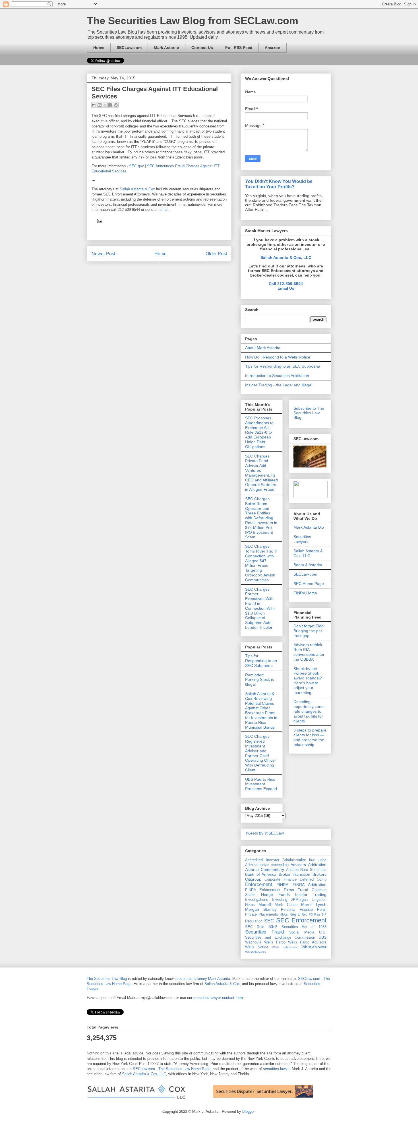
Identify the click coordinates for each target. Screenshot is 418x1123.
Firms (289, 889)
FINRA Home (305, 593)
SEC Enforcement (301, 920)
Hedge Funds (275, 894)
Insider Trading (310, 894)
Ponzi (321, 910)
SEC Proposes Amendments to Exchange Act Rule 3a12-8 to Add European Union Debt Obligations (259, 432)
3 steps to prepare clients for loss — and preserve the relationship (309, 737)
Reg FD (307, 914)
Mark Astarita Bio (308, 527)
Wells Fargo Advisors (307, 942)
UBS (322, 937)
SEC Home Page (308, 583)
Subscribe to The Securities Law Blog (308, 413)
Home (98, 47)
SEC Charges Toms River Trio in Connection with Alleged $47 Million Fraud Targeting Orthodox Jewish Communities (261, 563)
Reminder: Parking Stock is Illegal (259, 680)
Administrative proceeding (267, 865)
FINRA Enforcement (262, 890)
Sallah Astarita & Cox (138, 189)
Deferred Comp (313, 879)
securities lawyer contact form (218, 998)
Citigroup (253, 879)
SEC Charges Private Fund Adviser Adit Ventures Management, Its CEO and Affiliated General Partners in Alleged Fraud (261, 473)
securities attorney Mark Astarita (203, 978)
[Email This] (94, 105)
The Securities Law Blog (107, 978)
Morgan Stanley (261, 909)
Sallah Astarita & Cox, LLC (285, 257)
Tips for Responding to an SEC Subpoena (282, 366)
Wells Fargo (274, 942)
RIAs (284, 914)
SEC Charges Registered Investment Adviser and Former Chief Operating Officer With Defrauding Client (260, 753)
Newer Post (103, 253)
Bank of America (260, 874)
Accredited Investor (262, 860)
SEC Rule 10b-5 (261, 927)
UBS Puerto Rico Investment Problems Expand (261, 784)
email (164, 209)
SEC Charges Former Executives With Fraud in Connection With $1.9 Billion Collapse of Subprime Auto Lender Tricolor (260, 608)
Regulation (253, 921)
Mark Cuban (286, 905)
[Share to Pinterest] (116, 105)
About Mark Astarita (262, 347)
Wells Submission (285, 947)
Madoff (264, 904)
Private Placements (261, 914)
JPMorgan (299, 900)
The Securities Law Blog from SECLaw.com (192, 20)
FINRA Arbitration (309, 884)
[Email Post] (98, 221)
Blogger (248, 1111)
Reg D (294, 914)
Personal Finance (297, 910)
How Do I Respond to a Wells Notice (277, 357)
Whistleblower (313, 947)
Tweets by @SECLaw (264, 833)
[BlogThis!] (99, 105)
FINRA (282, 884)
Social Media (301, 932)
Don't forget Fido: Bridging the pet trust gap (309, 631)
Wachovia (253, 942)
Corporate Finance (280, 879)
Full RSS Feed (239, 47)
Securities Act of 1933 (304, 927)
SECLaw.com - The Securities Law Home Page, (172, 1069)
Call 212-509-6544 (286, 283)
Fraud (302, 889)
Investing (279, 900)
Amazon (272, 47)
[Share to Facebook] (110, 105)
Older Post (216, 253)
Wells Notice (256, 947)
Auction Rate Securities (306, 870)
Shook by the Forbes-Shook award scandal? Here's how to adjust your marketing (307, 680)
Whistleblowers (255, 952)
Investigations (256, 900)
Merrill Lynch (313, 904)
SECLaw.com (129, 47)
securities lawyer (276, 1069)
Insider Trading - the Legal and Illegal (278, 385)
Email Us (286, 288)
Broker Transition (295, 874)
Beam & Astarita (307, 564)
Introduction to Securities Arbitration (277, 375)
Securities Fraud (264, 932)
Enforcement (258, 884)
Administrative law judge (304, 860)
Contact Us (202, 47)
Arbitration (317, 864)
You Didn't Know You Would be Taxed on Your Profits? (279, 184)
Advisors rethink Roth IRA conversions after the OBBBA (308, 651)
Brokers (319, 874)
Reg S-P (320, 914)
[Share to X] (105, 105)
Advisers (298, 864)
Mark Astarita (166, 47)
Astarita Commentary (264, 869)
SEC (269, 921)
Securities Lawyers (302, 539)
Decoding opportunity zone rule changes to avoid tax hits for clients (308, 711)
